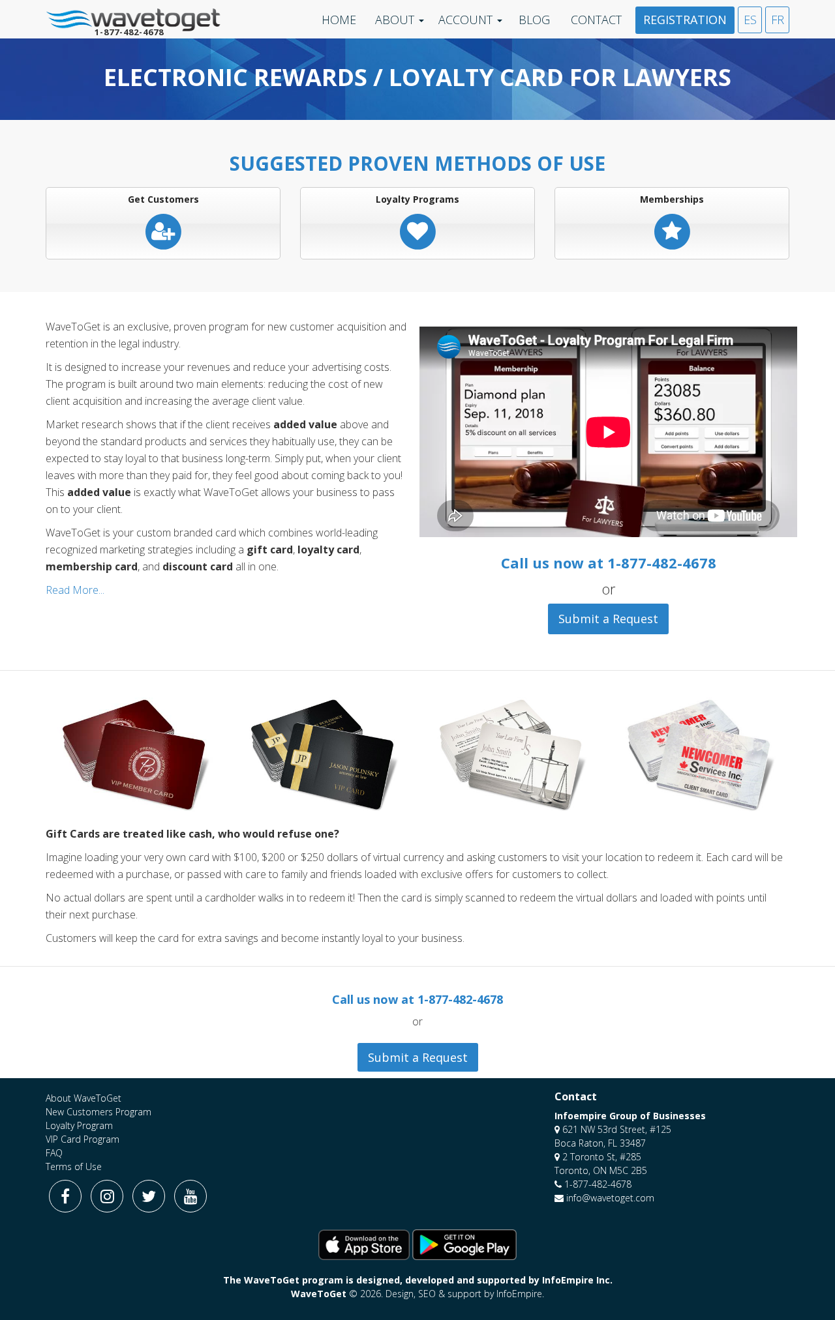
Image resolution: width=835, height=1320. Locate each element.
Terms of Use (74, 1166)
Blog (534, 19)
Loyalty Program (79, 1125)
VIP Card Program (82, 1139)
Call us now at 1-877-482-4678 (608, 562)
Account (465, 19)
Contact (596, 19)
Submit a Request (608, 618)
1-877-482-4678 (597, 1184)
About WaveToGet (83, 1098)
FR (777, 19)
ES (750, 19)
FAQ (54, 1153)
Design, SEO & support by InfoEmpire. (465, 1293)
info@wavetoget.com (610, 1198)
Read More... (75, 590)
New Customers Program (98, 1112)
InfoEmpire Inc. (577, 1280)
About (394, 19)
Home (339, 19)
